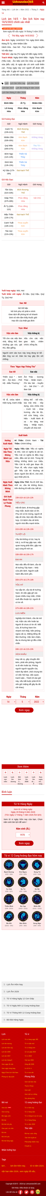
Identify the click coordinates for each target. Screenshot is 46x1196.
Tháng (23, 696)
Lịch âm (15, 9)
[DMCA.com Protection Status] (38, 1194)
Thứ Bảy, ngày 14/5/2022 (23, 35)
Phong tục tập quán (8, 1076)
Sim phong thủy (30, 1098)
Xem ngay (24, 710)
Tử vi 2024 (28, 1056)
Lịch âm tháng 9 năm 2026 (14, 92)
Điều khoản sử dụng (27, 1188)
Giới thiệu (15, 1188)
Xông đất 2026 (29, 1064)
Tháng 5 (34, 9)
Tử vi (27, 1034)
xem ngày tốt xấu (27, 1171)
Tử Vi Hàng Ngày (23, 804)
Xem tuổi (27, 1090)
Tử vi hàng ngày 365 (31, 1039)
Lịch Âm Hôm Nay (15, 984)
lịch (3, 1166)
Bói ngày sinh (6, 1116)
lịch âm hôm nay (17, 1166)
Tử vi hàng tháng (30, 1120)
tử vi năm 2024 (37, 1166)
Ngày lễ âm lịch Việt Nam (10, 1072)
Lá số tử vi (28, 1068)
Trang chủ (6, 9)
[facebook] (21, 1194)
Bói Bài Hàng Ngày (15, 1020)
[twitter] (26, 1194)
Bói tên (4, 1132)
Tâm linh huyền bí (30, 1137)
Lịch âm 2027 (8, 88)
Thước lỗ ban (29, 1086)
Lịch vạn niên (6, 1039)
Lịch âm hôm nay (17, 83)
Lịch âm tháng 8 (7, 1060)
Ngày (8, 696)
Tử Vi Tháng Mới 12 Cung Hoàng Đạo (24, 1013)
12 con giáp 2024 (30, 1052)
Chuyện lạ (28, 1146)
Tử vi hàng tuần (30, 1112)
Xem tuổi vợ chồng (31, 1094)
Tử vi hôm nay (29, 1107)
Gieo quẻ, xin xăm (8, 1128)
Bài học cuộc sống (31, 1133)
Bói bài (4, 1120)
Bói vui (5, 1102)
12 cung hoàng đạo (33, 1102)
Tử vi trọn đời (29, 1072)
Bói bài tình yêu (7, 1124)
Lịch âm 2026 (33, 83)
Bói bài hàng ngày (7, 1141)
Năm (37, 696)
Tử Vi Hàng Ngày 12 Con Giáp (20, 998)
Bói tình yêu (5, 1136)
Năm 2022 (25, 9)
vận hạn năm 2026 (10, 1171)
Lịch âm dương (7, 1043)
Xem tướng (5, 1112)
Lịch (6, 83)
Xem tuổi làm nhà (30, 1082)
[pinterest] (32, 1194)
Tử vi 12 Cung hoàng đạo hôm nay (23, 855)
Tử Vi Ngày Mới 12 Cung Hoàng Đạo (23, 1006)
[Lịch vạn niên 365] (23, 4)
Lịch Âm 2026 (13, 991)
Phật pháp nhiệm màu (32, 1142)
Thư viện (28, 1128)
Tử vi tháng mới (30, 1048)
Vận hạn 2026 (29, 1060)
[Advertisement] (23, 266)
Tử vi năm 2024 (30, 1124)
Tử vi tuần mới (29, 1043)
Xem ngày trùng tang (8, 1068)
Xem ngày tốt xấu (7, 1064)
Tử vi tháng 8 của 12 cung (33, 1116)
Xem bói (4, 1107)
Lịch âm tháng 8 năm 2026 (27, 88)
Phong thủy (30, 1076)
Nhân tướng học (9, 1150)
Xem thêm (23, 766)
